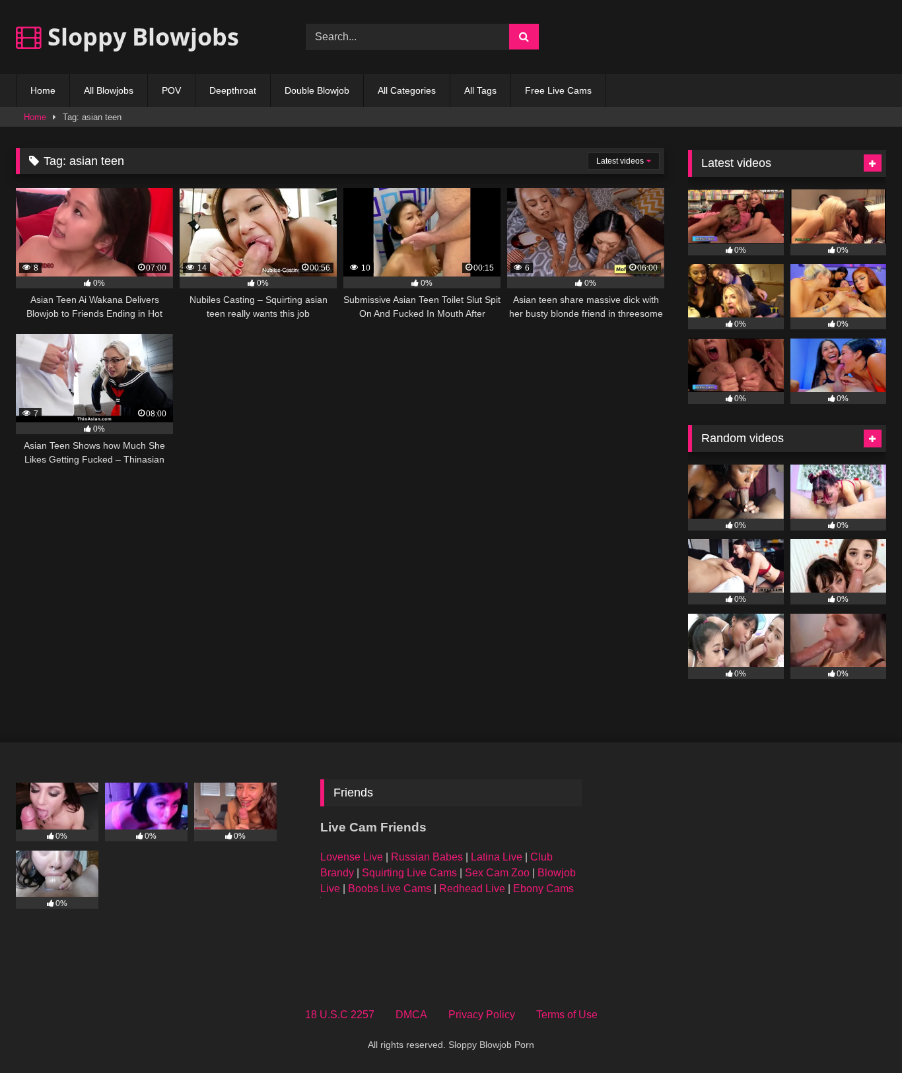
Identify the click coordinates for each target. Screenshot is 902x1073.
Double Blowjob (317, 90)
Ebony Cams (543, 888)
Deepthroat (232, 90)
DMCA (411, 1014)
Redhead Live (472, 888)
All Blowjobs (108, 90)
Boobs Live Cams (389, 888)
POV (171, 90)
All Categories (407, 90)
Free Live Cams (558, 90)
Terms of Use (567, 1014)
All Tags (480, 90)
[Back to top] (861, 1034)
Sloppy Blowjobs (140, 36)
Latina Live (496, 856)
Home (42, 90)
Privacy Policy (481, 1014)
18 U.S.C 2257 (339, 1014)
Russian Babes (427, 856)
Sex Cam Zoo (497, 872)
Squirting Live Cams (409, 872)
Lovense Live (351, 856)
